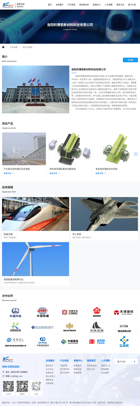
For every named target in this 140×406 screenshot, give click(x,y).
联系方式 (120, 5)
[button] (4, 154)
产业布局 (71, 5)
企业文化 (49, 369)
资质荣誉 (49, 383)
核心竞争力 (50, 376)
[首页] (3, 47)
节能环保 (64, 365)
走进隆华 (59, 5)
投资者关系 (84, 5)
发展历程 (49, 373)
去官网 (130, 60)
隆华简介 (49, 365)
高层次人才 (106, 365)
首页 (50, 5)
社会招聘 (105, 373)
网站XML (119, 402)
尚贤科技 (111, 402)
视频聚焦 (77, 373)
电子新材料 (64, 369)
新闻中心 (97, 5)
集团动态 (77, 369)
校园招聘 (105, 369)
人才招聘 (108, 5)
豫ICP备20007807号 (59, 402)
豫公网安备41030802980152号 (82, 402)
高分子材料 (27, 47)
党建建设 (77, 365)
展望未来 (49, 380)
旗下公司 (132, 5)
